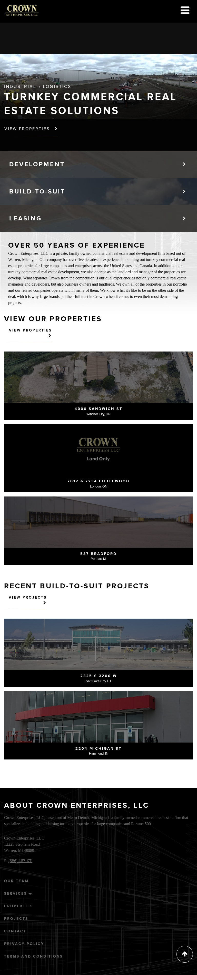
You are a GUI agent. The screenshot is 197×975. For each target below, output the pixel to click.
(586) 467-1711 (20, 860)
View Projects (28, 597)
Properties (18, 906)
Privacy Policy (24, 944)
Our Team (16, 881)
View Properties (28, 128)
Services (15, 893)
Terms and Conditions (33, 956)
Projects (16, 919)
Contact (15, 931)
